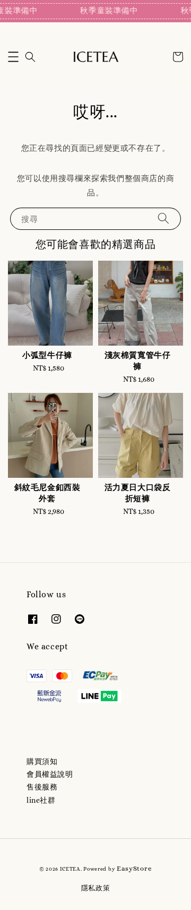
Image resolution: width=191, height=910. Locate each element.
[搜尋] (163, 218)
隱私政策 (95, 888)
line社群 (41, 800)
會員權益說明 (50, 774)
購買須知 (42, 761)
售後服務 (42, 787)
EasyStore (134, 868)
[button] (13, 56)
